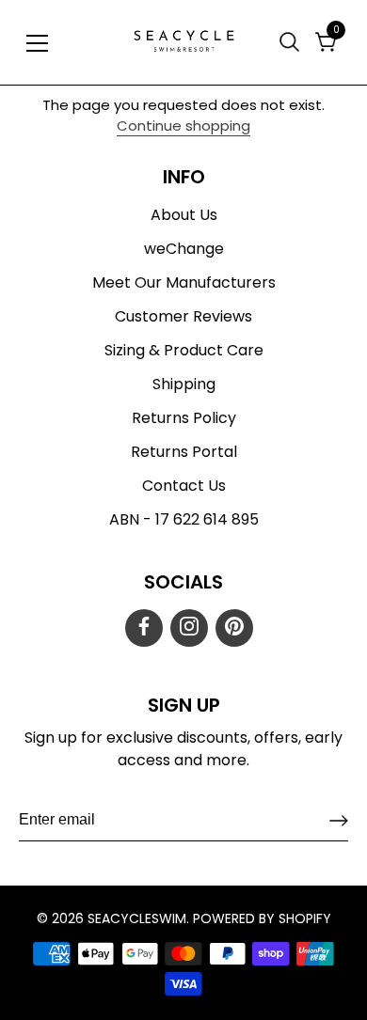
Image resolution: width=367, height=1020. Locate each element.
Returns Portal (184, 452)
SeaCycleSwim (137, 918)
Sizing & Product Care (183, 350)
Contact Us (184, 485)
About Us (184, 215)
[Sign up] (338, 820)
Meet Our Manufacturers (184, 282)
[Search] (292, 42)
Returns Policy (184, 418)
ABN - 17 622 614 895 (184, 519)
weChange (184, 248)
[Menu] (37, 43)
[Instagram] (189, 628)
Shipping (183, 384)
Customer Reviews (183, 316)
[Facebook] (144, 628)
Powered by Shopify (262, 918)
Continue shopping (183, 125)
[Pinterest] (234, 628)
